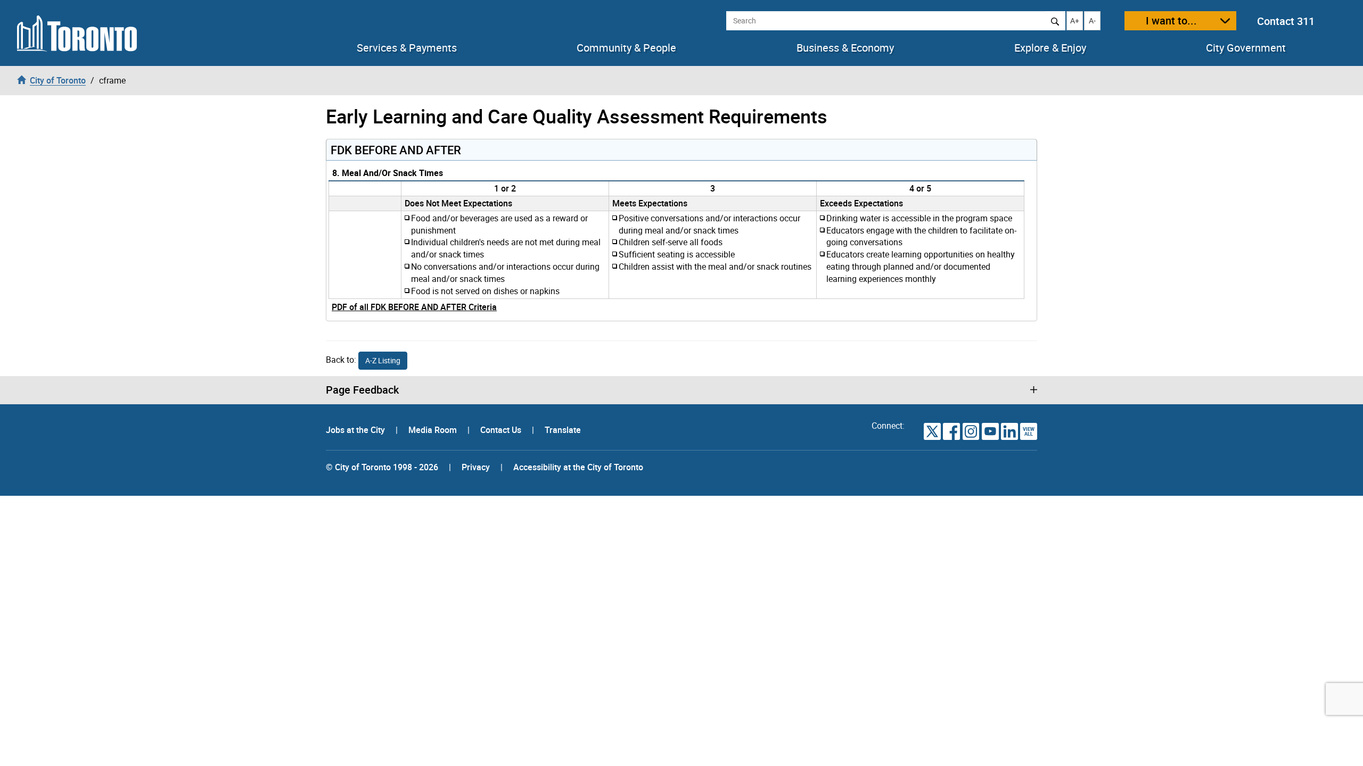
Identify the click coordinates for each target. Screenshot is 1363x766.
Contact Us (501, 430)
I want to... (1171, 20)
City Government (1246, 48)
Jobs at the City (356, 430)
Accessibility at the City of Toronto (578, 467)
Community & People (626, 48)
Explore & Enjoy (1050, 48)
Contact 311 (1286, 21)
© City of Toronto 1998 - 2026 (382, 467)
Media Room (433, 430)
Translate (563, 430)
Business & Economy (845, 48)
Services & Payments (407, 48)
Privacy (476, 467)
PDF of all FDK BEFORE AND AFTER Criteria (414, 307)
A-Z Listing (382, 360)
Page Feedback (362, 390)
